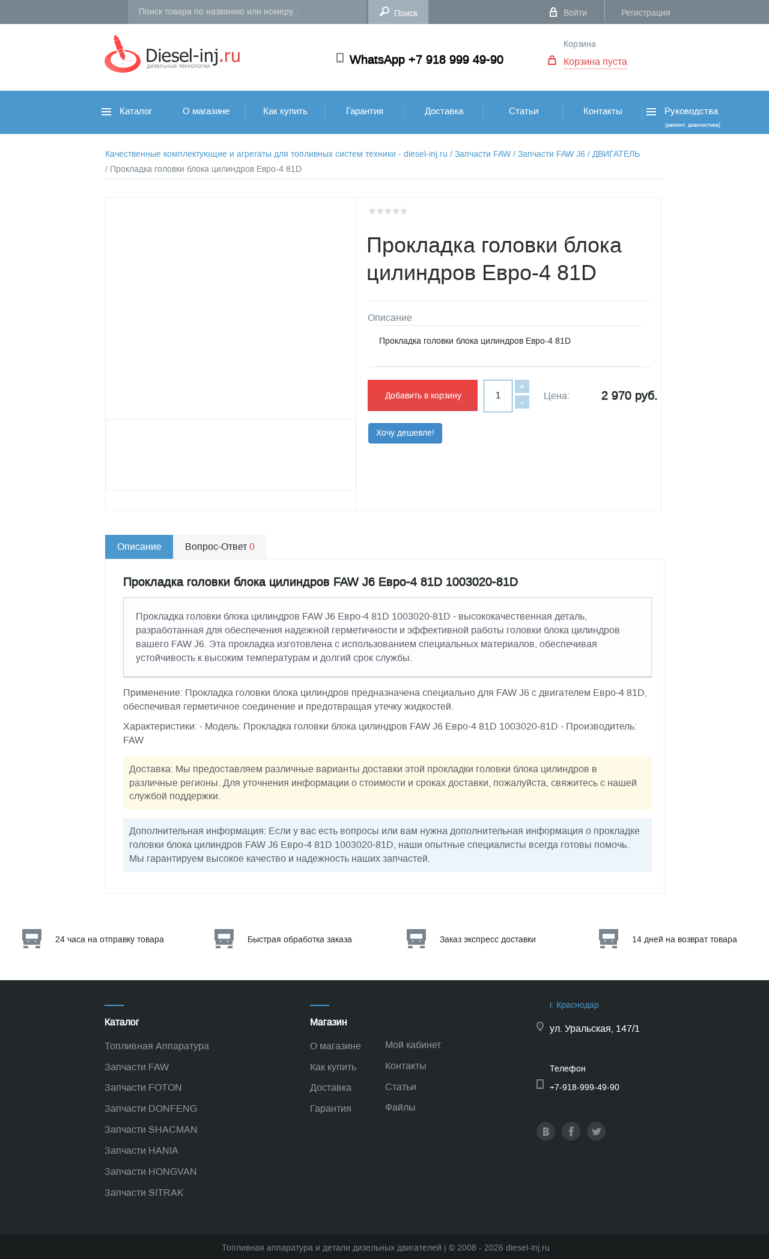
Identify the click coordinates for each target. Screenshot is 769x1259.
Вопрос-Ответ (220, 546)
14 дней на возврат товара (684, 939)
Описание (139, 546)
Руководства (691, 117)
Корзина (580, 44)
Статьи (523, 111)
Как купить (285, 111)
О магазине (206, 111)
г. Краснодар (574, 1005)
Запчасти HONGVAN (151, 1171)
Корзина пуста (595, 61)
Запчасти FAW (137, 1067)
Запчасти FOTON (143, 1087)
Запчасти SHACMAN (151, 1129)
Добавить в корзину (423, 395)
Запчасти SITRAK (144, 1192)
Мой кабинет (413, 1044)
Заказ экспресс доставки (488, 939)
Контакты (602, 111)
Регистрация (645, 13)
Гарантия (364, 111)
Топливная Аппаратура (157, 1046)
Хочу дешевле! (405, 433)
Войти (575, 13)
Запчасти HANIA (141, 1150)
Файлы (400, 1107)
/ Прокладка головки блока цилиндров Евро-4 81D (203, 169)
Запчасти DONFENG (151, 1108)
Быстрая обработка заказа (300, 939)
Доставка (444, 111)
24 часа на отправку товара (109, 939)
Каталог (134, 111)
